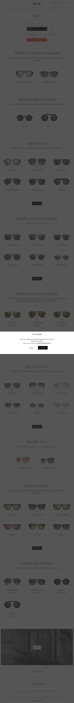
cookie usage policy (43, 343)
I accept (42, 348)
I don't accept (31, 347)
